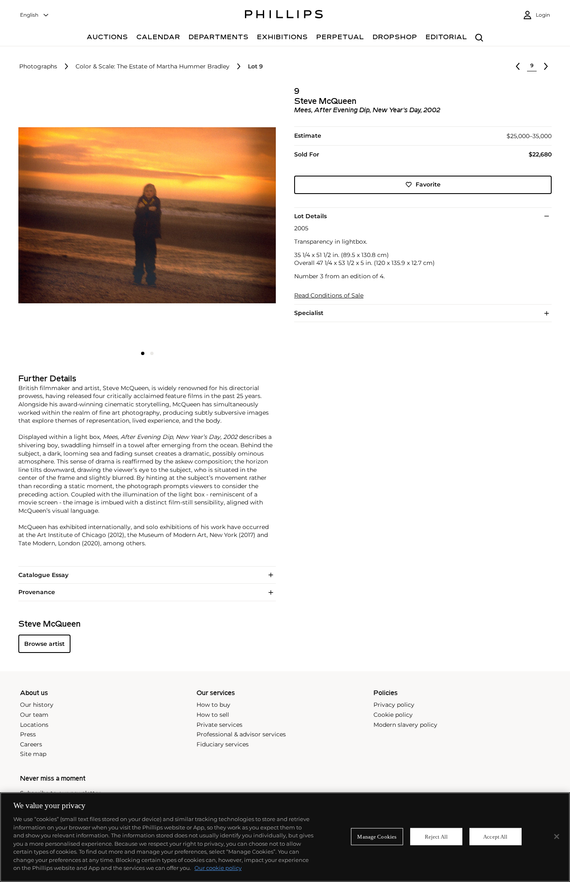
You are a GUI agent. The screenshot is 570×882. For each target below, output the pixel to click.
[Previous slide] (61, 216)
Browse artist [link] (44, 644)
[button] (144, 215)
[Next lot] (546, 66)
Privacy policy (393, 704)
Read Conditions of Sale (328, 295)
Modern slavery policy (405, 724)
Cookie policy (393, 714)
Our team (34, 714)
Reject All (436, 836)
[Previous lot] (518, 66)
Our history (36, 704)
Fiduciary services (223, 744)
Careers (31, 744)
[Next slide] (233, 216)
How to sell (213, 714)
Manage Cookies (376, 836)
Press (28, 734)
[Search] (479, 38)
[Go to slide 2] (152, 353)
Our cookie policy (218, 867)
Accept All (495, 836)
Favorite (428, 184)
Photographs (38, 66)
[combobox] (34, 15)
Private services (219, 724)
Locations (34, 724)
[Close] (556, 836)
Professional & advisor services (241, 734)
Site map (33, 754)
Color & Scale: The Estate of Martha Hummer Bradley (153, 66)
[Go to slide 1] (143, 353)
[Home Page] (284, 15)
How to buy (213, 704)
